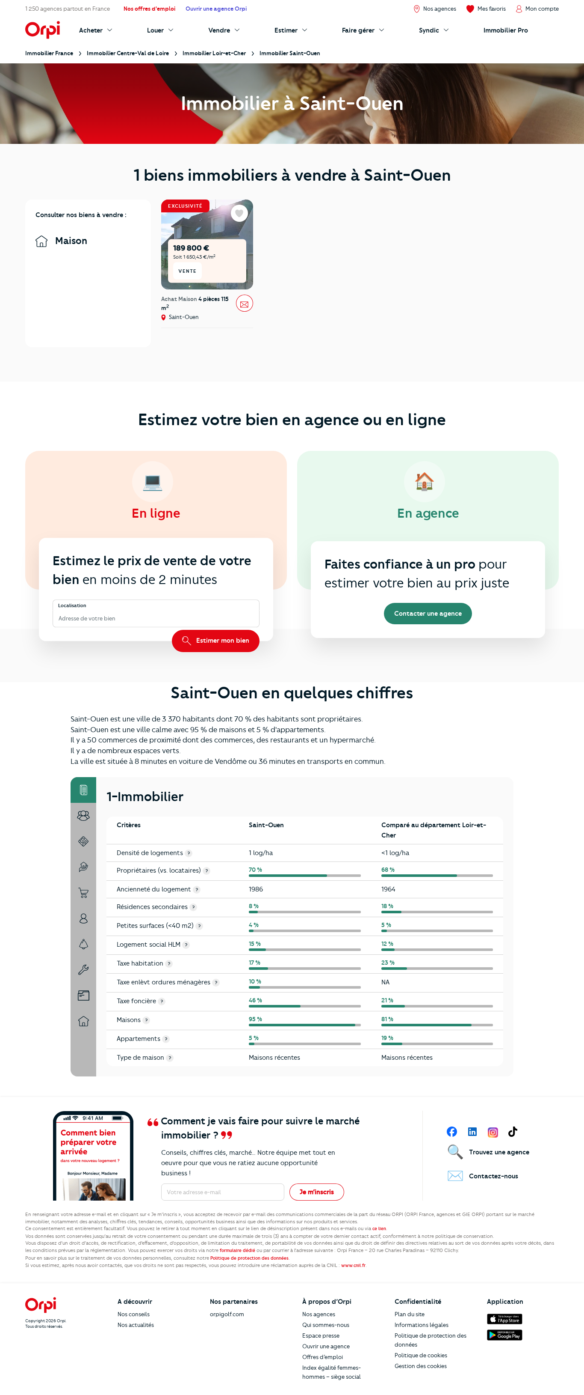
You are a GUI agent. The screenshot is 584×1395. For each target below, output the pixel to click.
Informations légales (421, 1324)
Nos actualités (136, 1324)
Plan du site (410, 1314)
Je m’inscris (317, 1192)
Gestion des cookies (421, 1365)
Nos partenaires (234, 1302)
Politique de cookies (421, 1355)
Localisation (72, 606)
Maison (70, 241)
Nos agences (318, 1314)
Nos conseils (134, 1314)
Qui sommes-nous (325, 1324)
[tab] (83, 790)
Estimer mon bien (222, 640)
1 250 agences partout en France (67, 8)
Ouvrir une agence (326, 1346)
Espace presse (320, 1335)
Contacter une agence (428, 613)
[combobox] (59, 618)
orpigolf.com (227, 1314)
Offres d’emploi (322, 1356)
